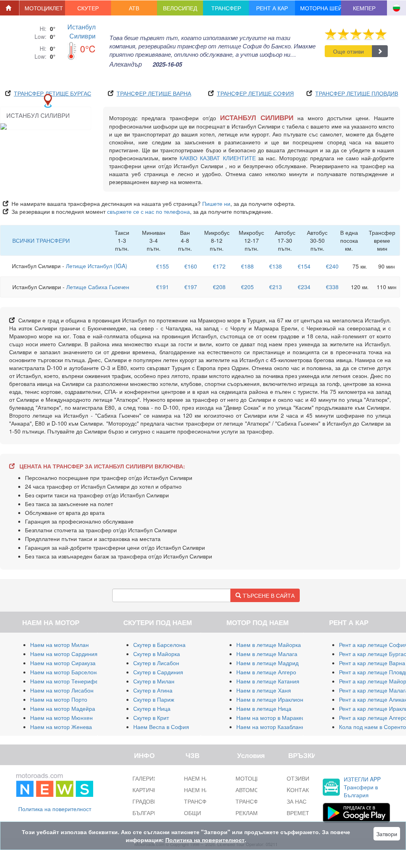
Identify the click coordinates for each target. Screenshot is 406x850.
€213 (275, 287)
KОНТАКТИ (301, 790)
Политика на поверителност (54, 809)
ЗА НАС (296, 801)
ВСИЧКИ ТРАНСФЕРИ (41, 240)
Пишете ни (216, 203)
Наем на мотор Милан (59, 645)
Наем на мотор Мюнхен (61, 717)
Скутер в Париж (153, 699)
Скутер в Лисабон (156, 663)
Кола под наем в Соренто (372, 727)
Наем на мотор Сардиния (64, 654)
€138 (275, 266)
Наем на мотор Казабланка (271, 727)
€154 (304, 266)
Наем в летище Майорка (268, 645)
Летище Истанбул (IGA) (96, 266)
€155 (162, 266)
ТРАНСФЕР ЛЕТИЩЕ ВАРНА (154, 93)
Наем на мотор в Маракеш (271, 717)
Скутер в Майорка (156, 654)
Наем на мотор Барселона (65, 672)
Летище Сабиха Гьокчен (97, 287)
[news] (54, 783)
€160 (190, 266)
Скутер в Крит (151, 717)
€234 (304, 287)
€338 (332, 287)
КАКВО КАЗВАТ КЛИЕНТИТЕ (217, 158)
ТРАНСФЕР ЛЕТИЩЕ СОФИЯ (255, 93)
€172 (219, 266)
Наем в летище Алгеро (266, 672)
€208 (219, 287)
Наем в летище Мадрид (267, 663)
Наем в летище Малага (266, 654)
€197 (190, 287)
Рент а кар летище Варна (372, 663)
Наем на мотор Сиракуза (63, 663)
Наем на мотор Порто (58, 699)
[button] (42, 7)
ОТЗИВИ (298, 778)
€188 (247, 266)
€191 (162, 287)
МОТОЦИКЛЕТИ (257, 778)
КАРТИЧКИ (146, 790)
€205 (247, 287)
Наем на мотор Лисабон (62, 690)
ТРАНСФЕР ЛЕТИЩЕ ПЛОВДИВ (356, 93)
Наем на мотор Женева (61, 727)
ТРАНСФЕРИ (252, 801)
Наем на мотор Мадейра (62, 708)
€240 (332, 266)
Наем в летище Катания (267, 681)
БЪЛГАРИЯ (147, 813)
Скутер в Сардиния (158, 672)
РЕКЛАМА (248, 813)
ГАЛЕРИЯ (144, 778)
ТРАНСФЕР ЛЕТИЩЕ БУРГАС (52, 93)
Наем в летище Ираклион (269, 699)
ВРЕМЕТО (300, 813)
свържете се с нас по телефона (148, 211)
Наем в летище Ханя (263, 690)
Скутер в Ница (151, 708)
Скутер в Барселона (159, 645)
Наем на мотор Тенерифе (64, 681)
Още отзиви (348, 51)
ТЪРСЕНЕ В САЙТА (268, 595)
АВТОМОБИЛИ (255, 790)
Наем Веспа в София (161, 727)
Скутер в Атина (152, 690)
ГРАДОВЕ (144, 801)
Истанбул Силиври (81, 31)
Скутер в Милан (153, 681)
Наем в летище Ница (263, 708)
